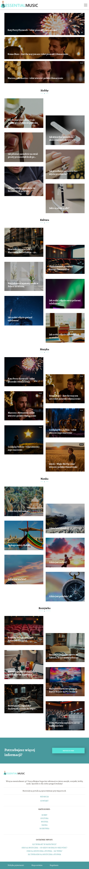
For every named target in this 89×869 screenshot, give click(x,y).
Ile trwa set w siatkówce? (44, 844)
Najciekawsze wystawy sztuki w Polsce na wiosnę (23, 285)
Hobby (44, 90)
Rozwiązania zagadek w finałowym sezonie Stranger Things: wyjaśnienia (22, 707)
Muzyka (44, 349)
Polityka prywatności (16, 865)
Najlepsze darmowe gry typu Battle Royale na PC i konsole (63, 690)
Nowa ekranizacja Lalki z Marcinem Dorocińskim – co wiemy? (22, 251)
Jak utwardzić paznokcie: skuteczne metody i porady (62, 139)
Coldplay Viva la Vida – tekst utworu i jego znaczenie (62, 431)
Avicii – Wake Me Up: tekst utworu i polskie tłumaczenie (63, 466)
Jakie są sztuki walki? (59, 208)
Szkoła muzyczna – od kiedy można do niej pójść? (44, 847)
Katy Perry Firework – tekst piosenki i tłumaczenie (32, 30)
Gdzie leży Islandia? (58, 528)
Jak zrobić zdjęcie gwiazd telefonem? (20, 319)
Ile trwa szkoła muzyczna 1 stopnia (44, 854)
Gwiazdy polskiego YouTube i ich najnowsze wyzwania (22, 673)
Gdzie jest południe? (59, 596)
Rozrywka (45, 608)
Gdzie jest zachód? (58, 562)
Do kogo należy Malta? (19, 545)
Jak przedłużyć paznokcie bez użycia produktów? (63, 173)
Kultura (44, 220)
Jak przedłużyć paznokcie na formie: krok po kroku (21, 190)
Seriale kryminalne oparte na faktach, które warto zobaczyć (64, 656)
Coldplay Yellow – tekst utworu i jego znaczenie (23, 448)
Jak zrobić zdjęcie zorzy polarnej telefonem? (65, 302)
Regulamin (54, 865)
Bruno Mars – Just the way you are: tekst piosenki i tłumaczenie (38, 54)
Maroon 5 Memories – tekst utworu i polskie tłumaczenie (35, 78)
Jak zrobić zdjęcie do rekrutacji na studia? (64, 336)
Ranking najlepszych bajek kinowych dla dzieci (21, 639)
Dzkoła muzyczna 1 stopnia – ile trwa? (44, 851)
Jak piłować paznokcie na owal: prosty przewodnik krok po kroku (23, 156)
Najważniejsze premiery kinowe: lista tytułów (61, 268)
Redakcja (44, 797)
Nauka (44, 479)
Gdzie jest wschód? (17, 579)
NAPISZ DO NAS (68, 751)
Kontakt (44, 801)
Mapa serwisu (36, 865)
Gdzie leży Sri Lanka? (18, 511)
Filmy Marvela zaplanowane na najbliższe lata (64, 724)
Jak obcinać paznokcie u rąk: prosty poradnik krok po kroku (23, 121)
